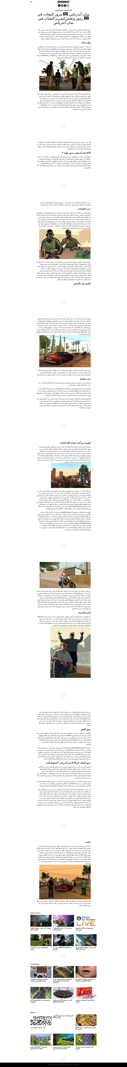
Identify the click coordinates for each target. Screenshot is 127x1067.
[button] (31, 1)
